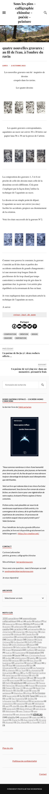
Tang (32, 695)
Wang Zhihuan (25, 708)
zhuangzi (9, 722)
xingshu (11, 717)
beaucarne (10, 624)
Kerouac (15, 660)
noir (31, 678)
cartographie (33, 629)
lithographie (7, 668)
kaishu (32, 658)
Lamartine (19, 663)
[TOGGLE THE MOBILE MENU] (4, 12)
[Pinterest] (34, 326)
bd (45, 621)
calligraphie (32, 626)
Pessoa (42, 683)
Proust (31, 685)
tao (6, 698)
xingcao (37, 714)
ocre (4, 680)
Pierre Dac (10, 685)
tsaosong (20, 703)
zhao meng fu (29, 720)
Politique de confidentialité (24, 761)
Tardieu (30, 698)
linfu (5, 66)
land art (30, 663)
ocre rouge (14, 680)
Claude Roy (30, 634)
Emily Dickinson (19, 644)
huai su (8, 652)
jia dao (8, 658)
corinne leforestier (25, 637)
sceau (34, 690)
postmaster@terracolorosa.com (19, 571)
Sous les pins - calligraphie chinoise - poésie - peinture (24, 12)
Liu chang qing (23, 668)
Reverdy (9, 690)
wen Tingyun (24, 711)
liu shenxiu (10, 670)
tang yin (42, 696)
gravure (8, 338)
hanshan (41, 650)
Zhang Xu (15, 720)
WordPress (36, 789)
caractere (18, 629)
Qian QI (19, 688)
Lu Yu (25, 673)
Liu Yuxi (21, 670)
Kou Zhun (34, 660)
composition (10, 334)
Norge (39, 678)
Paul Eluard (27, 680)
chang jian (20, 631)
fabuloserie (7, 647)
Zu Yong (33, 722)
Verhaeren (39, 703)
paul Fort (40, 680)
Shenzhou (18, 693)
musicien (6, 678)
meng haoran (11, 675)
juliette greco (20, 658)
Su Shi (22, 696)
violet (30, 706)
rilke (18, 690)
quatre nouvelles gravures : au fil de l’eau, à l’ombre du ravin (23, 52)
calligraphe (19, 626)
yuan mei (36, 717)
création (24, 334)
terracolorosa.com (24, 562)
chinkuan (18, 634)
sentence (6, 693)
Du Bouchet (18, 642)
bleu (28, 624)
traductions (7, 703)
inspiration (21, 338)
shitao (29, 693)
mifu (33, 675)
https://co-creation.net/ (28, 533)
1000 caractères (10, 618)
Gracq (8, 650)
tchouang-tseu (9, 701)
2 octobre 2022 (18, 66)
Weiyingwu (10, 711)
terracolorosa (37, 701)
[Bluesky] (29, 326)
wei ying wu (41, 708)
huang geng (20, 652)
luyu (18, 673)
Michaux (24, 675)
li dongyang (21, 665)
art (22, 621)
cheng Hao (33, 631)
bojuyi (37, 624)
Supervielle (11, 696)
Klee (24, 660)
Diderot (30, 639)
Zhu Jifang (21, 722)
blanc (20, 624)
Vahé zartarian (24, 407)
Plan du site (7, 748)
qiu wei (29, 688)
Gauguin (34, 647)
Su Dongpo (40, 693)
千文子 (43, 722)
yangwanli (24, 717)
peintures (31, 683)
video (21, 706)
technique (23, 701)
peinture (18, 682)
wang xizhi (11, 708)
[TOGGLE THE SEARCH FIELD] (45, 12)
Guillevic (30, 650)
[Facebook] (14, 326)
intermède (7, 655)
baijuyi (38, 621)
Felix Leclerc (21, 647)
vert (7, 706)
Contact (43, 774)
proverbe (42, 685)
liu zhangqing (35, 670)
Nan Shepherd (20, 678)
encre (31, 644)
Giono (44, 647)
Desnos (10, 639)
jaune (17, 655)
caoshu (5, 629)
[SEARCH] (43, 385)
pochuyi (21, 685)
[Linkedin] (24, 326)
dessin (35, 334)
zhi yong (42, 720)
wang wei (40, 706)
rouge (25, 690)
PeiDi (7, 683)
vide (14, 706)
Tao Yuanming (18, 698)
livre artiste (7, 673)
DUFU (30, 642)
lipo (31, 665)
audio (28, 621)
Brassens (6, 626)
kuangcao (6, 663)
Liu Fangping (38, 668)
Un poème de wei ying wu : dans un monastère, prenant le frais (29, 370)
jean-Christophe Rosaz (35, 655)
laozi (39, 663)
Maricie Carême (38, 673)
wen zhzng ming (23, 714)
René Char (40, 688)
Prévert (8, 688)
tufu (29, 703)
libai (10, 665)
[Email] (19, 326)
